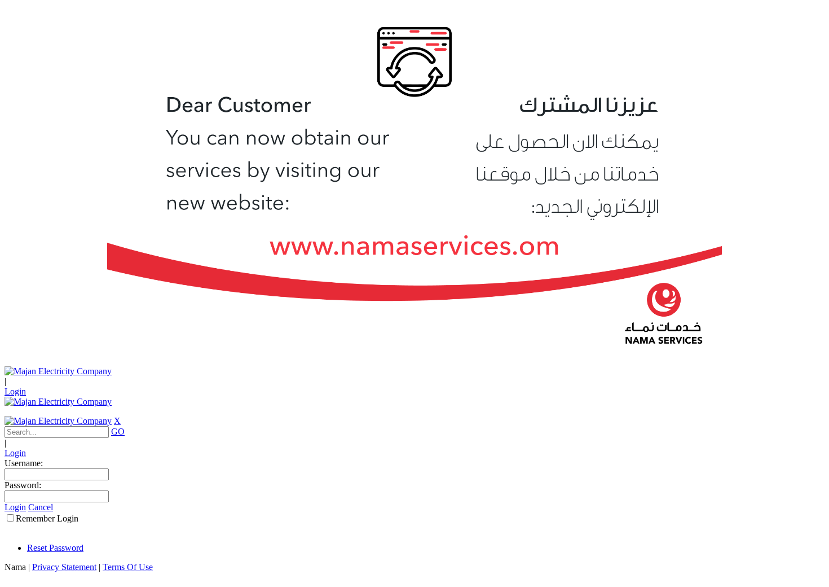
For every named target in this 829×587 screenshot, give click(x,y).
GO (118, 431)
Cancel (40, 507)
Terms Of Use (128, 567)
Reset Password (55, 548)
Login (15, 391)
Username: (24, 463)
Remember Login (47, 518)
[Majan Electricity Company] (58, 371)
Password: (23, 485)
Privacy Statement (64, 567)
